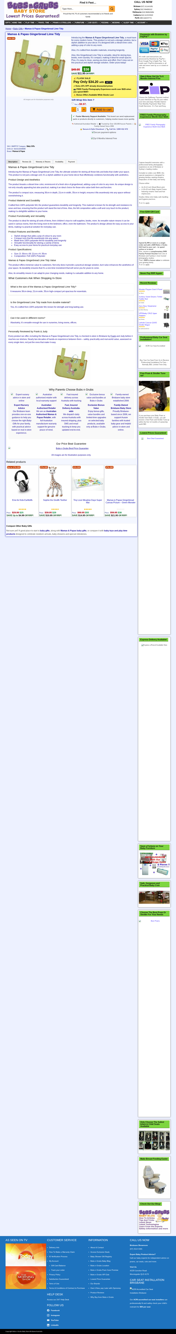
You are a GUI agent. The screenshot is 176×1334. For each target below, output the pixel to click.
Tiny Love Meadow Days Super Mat (87, 501)
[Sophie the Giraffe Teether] (55, 482)
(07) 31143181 (147, 6)
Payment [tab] (71, 162)
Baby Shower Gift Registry (101, 1256)
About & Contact (97, 1247)
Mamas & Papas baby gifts (73, 531)
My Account (53, 1261)
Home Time (17, 23)
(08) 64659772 (146, 18)
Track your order (58, 1270)
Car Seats (93, 23)
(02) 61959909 (147, 15)
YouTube (55, 1320)
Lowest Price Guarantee (100, 1279)
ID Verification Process (58, 1256)
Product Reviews (97, 1293)
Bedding (116, 23)
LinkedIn (55, 1325)
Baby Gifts (18, 29)
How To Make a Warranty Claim (62, 1252)
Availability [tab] (59, 162)
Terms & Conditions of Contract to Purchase (67, 1288)
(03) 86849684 (148, 12)
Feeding (105, 23)
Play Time (29, 23)
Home (8, 29)
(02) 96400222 (146, 9)
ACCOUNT (141, 23)
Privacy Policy (54, 1275)
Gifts (7, 23)
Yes (80, 104)
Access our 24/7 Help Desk (58, 1300)
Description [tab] (13, 162)
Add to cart (104, 109)
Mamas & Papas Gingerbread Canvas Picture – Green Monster (120, 501)
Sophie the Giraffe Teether (55, 500)
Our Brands (95, 1284)
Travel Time (43, 23)
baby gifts (45, 531)
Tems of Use (54, 1284)
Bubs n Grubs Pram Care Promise (104, 1270)
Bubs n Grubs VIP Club (99, 1275)
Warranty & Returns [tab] (43, 162)
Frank (113, 336)
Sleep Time (128, 23)
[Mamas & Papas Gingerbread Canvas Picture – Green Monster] (120, 482)
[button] (68, 94)
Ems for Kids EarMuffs (22, 500)
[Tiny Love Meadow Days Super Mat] (88, 482)
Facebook (55, 1310)
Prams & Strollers (62, 23)
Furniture (79, 23)
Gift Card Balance (58, 1266)
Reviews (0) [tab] (26, 162)
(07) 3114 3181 (136, 1249)
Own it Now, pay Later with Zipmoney (105, 1288)
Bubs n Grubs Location (99, 1266)
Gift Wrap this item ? (83, 100)
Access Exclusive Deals (100, 1252)
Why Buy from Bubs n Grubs (102, 1297)
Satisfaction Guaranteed (59, 1279)
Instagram (55, 1315)
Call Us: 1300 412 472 (118, 129)
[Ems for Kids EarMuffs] (22, 482)
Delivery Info (54, 1247)
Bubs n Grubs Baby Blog (100, 1261)
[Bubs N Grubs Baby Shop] (33, 17)
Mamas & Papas (18, 151)
